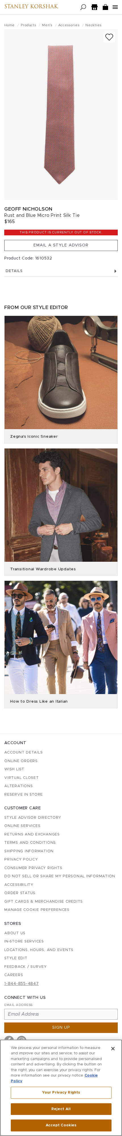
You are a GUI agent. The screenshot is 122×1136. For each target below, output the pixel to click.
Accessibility (18, 885)
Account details (23, 752)
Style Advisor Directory (32, 818)
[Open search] (83, 7)
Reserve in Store (23, 795)
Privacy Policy (21, 859)
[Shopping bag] (105, 7)
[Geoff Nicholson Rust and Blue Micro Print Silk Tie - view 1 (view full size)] (61, 114)
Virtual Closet (21, 778)
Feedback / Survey (25, 967)
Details (14, 271)
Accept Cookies (61, 1125)
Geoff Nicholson (28, 209)
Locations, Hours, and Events (38, 950)
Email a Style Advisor (61, 245)
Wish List (14, 769)
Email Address (18, 1005)
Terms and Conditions (30, 843)
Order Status (19, 893)
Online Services (22, 826)
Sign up (61, 1028)
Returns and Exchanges (32, 834)
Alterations (18, 786)
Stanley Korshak (31, 7)
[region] (61, 1088)
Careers (13, 975)
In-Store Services (24, 941)
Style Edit (16, 958)
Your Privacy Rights (61, 1092)
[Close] (113, 1048)
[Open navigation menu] (115, 7)
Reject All (61, 1109)
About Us (15, 933)
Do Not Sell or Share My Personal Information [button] (59, 876)
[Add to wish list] (109, 37)
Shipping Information (29, 851)
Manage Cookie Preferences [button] (37, 910)
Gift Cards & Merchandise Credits (43, 902)
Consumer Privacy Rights (33, 868)
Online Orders (21, 761)
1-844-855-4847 (21, 984)
